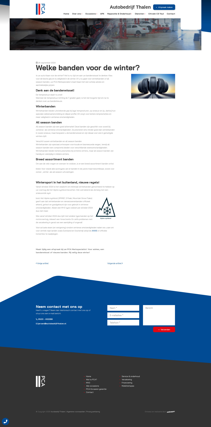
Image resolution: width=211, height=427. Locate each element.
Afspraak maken (165, 7)
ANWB (94, 230)
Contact (171, 13)
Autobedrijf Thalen (58, 412)
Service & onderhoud (131, 376)
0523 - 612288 (45, 319)
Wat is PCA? (91, 379)
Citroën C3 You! (156, 13)
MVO (88, 382)
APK (102, 13)
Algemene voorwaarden (76, 412)
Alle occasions (92, 386)
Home (66, 13)
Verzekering (127, 379)
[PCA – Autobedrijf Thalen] (40, 9)
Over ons (76, 13)
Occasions (90, 13)
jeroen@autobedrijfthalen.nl (52, 323)
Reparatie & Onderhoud (119, 13)
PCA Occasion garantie (96, 389)
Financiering (127, 382)
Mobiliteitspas (128, 386)
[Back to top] (206, 422)
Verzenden (165, 329)
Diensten (139, 13)
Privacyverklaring (93, 412)
